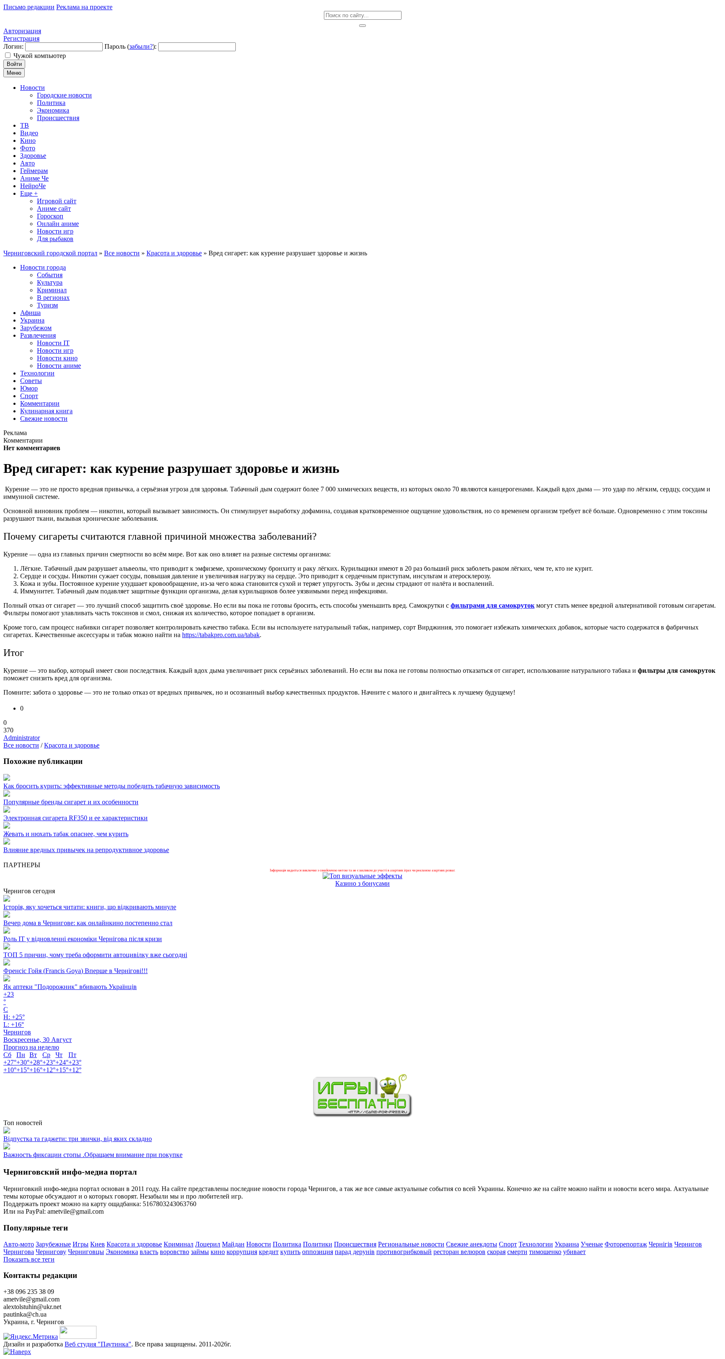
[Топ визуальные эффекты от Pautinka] (362, 875)
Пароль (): (130, 46)
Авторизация (22, 30)
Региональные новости (411, 1244)
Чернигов (688, 1244)
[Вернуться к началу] (17, 1351)
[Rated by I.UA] (78, 1336)
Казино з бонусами (362, 883)
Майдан (233, 1244)
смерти (517, 1251)
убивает (574, 1251)
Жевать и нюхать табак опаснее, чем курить (65, 833)
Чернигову (51, 1251)
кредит (269, 1251)
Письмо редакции (29, 6)
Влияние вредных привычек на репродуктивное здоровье (86, 849)
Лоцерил (207, 1244)
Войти (14, 64)
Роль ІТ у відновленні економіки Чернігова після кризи (82, 938)
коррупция (242, 1251)
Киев (97, 1244)
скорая (496, 1251)
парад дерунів (355, 1251)
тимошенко (545, 1251)
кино (218, 1251)
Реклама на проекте (84, 6)
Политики (317, 1244)
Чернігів (661, 1244)
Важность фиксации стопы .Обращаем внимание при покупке (93, 1154)
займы (200, 1251)
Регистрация (21, 38)
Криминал (178, 1244)
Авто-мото (18, 1244)
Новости (258, 1244)
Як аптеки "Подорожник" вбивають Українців (70, 986)
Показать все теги (29, 1259)
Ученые (592, 1244)
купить (290, 1251)
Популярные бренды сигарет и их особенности (70, 801)
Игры (81, 1244)
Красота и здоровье (71, 745)
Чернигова (18, 1251)
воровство (174, 1251)
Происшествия (355, 1244)
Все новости (21, 745)
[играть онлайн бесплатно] (362, 1115)
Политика (287, 1244)
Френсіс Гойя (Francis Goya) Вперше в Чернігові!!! (75, 970)
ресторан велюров (459, 1251)
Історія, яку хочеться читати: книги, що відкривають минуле (89, 906)
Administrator (21, 737)
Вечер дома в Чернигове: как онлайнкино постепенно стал (87, 922)
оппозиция (317, 1251)
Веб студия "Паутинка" (98, 1344)
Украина (567, 1244)
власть (149, 1251)
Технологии (536, 1244)
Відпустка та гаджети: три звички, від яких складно (77, 1138)
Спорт (508, 1244)
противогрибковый (404, 1251)
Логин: (13, 46)
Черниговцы (86, 1251)
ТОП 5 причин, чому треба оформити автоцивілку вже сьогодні (95, 954)
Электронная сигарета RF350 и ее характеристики (75, 817)
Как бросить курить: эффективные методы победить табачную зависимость (111, 786)
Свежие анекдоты (471, 1244)
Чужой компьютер (39, 55)
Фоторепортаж (626, 1244)
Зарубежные (53, 1244)
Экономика (122, 1251)
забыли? (141, 46)
